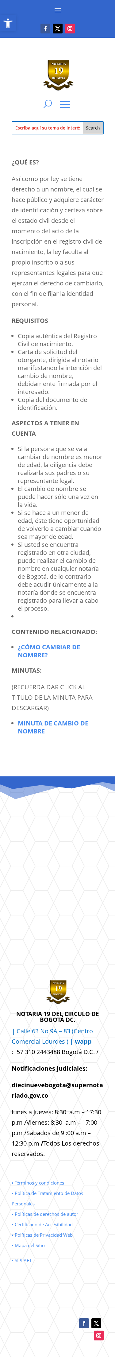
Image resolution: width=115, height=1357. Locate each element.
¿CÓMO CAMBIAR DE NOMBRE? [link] (49, 651)
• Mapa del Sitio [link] (29, 1245)
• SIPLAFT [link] (22, 1260)
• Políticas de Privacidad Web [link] (42, 1235)
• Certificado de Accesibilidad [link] (42, 1224)
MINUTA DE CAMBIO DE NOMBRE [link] (53, 727)
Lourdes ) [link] (67, 1041)
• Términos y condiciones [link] (38, 1183)
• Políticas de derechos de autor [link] (45, 1214)
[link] (8, 23)
